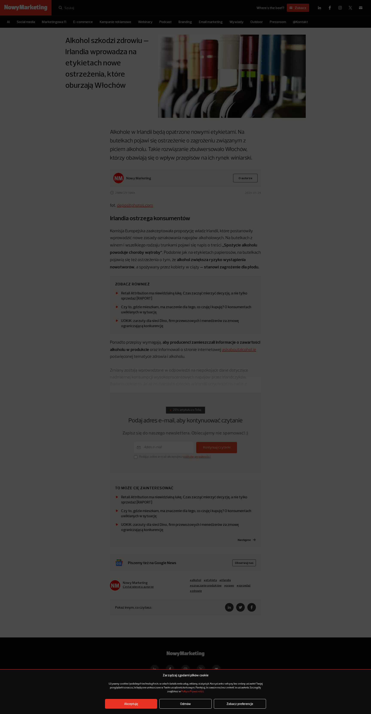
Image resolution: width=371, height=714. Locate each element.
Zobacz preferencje (240, 704)
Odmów (185, 704)
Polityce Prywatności (192, 692)
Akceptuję (131, 704)
